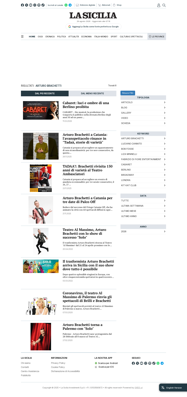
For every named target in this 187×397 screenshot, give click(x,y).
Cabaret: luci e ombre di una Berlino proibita (86, 105)
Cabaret (126, 164)
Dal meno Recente (92, 93)
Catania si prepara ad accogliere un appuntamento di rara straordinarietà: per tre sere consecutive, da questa (88, 150)
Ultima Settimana (132, 205)
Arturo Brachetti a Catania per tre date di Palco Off (87, 200)
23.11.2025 (67, 188)
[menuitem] (32, 36)
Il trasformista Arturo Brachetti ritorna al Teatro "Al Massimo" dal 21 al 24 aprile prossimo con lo (87, 244)
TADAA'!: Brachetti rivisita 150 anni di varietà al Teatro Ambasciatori (88, 170)
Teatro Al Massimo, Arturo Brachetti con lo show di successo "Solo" (84, 233)
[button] (159, 5)
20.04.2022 (68, 249)
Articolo (127, 102)
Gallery (126, 112)
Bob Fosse (127, 148)
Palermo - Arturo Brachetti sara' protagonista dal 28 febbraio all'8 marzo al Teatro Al (87, 335)
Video (124, 118)
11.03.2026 (67, 121)
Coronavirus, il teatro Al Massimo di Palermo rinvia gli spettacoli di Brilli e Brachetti (87, 297)
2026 (123, 231)
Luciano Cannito (131, 143)
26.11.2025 (67, 156)
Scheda (125, 123)
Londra (125, 180)
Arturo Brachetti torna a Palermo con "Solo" (82, 327)
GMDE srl (139, 387)
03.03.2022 (68, 281)
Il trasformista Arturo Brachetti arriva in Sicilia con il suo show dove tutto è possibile (88, 265)
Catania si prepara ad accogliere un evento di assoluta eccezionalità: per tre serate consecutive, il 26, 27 (88, 182)
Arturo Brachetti (132, 138)
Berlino (126, 169)
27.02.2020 (68, 340)
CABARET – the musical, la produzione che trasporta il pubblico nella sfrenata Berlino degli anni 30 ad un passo (87, 115)
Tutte (125, 200)
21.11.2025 (67, 213)
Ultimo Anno (129, 216)
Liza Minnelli (129, 154)
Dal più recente (45, 93)
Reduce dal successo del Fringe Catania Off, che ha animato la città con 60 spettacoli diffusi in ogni (87, 208)
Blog (124, 107)
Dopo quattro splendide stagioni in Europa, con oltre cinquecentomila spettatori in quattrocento (88, 275)
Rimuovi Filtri (127, 93)
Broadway (127, 175)
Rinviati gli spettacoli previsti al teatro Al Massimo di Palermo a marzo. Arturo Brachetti (88, 307)
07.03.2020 (68, 312)
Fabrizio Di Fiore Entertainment (141, 159)
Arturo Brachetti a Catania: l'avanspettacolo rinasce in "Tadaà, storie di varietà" (85, 138)
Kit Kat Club (128, 185)
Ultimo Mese (128, 211)
